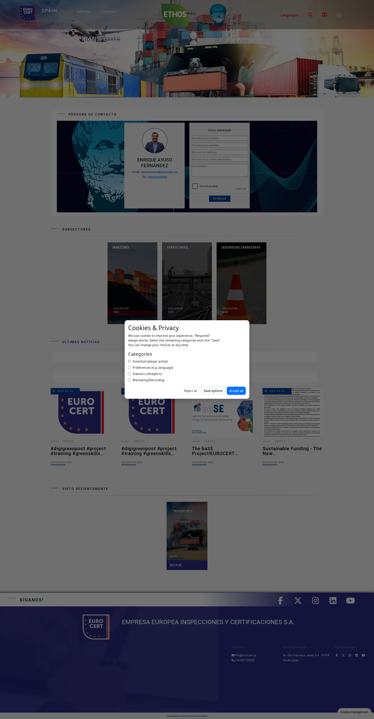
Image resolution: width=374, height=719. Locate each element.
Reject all (190, 391)
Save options (213, 391)
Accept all (236, 391)
